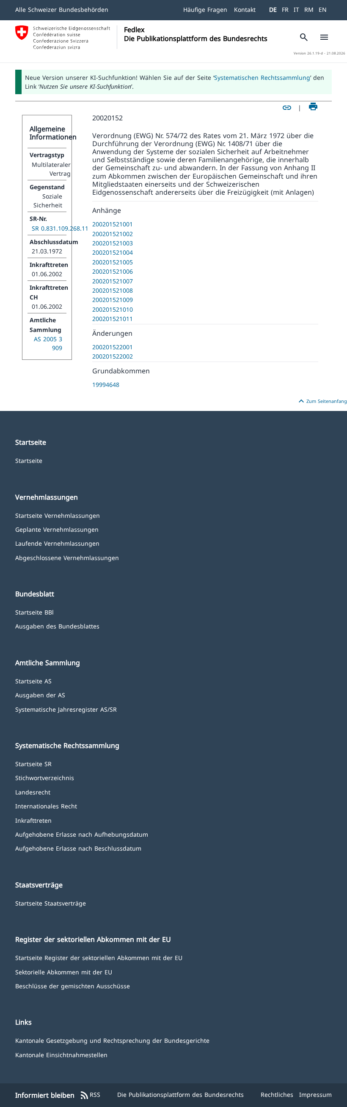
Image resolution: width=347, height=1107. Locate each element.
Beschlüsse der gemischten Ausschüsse (72, 985)
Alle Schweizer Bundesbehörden (61, 9)
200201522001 (112, 347)
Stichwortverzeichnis (44, 777)
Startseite (28, 460)
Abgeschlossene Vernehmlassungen (67, 557)
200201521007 (112, 281)
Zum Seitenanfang (321, 401)
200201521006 (112, 271)
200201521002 (112, 234)
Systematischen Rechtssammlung (262, 77)
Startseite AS (33, 680)
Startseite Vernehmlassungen (57, 515)
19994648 (105, 385)
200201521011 (112, 319)
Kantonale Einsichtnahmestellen (61, 1054)
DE (273, 9)
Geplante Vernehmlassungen (57, 529)
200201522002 (112, 356)
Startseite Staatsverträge (50, 902)
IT (296, 9)
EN (323, 9)
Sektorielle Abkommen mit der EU (63, 971)
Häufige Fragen (205, 9)
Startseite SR (33, 763)
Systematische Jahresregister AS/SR (66, 709)
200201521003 (112, 243)
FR (285, 9)
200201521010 (112, 309)
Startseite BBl (34, 611)
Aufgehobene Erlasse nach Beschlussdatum (78, 847)
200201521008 (112, 290)
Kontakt (245, 9)
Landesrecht (32, 791)
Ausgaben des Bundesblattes (57, 625)
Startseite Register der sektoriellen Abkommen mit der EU (98, 957)
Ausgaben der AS (40, 694)
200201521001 (112, 224)
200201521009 (112, 300)
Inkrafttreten (33, 820)
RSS (90, 1095)
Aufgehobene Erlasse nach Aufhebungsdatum (81, 834)
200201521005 (112, 262)
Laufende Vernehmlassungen (57, 543)
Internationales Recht (46, 805)
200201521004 (112, 252)
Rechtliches (277, 1095)
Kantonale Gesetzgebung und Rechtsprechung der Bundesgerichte (112, 1040)
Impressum (315, 1095)
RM (309, 9)
